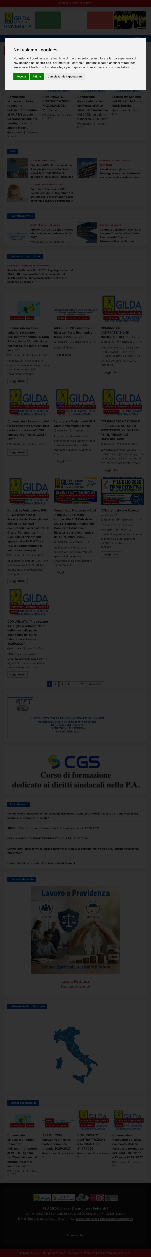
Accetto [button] (21, 76)
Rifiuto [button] (37, 76)
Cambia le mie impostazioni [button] (65, 76)
